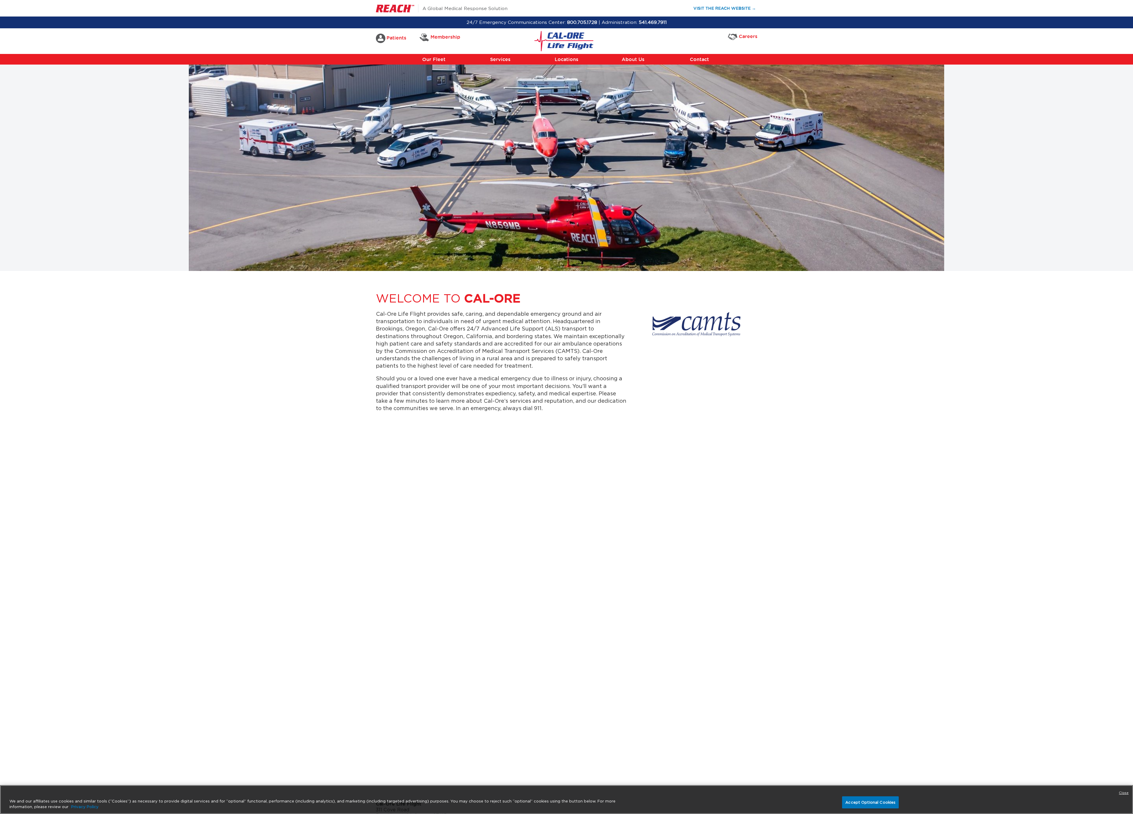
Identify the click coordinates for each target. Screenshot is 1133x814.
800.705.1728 (582, 22)
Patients (396, 37)
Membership (445, 37)
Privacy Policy (85, 807)
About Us (633, 59)
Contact (699, 59)
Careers (748, 36)
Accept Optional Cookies (870, 802)
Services (500, 59)
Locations (566, 59)
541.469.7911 (653, 22)
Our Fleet (434, 59)
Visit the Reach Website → (727, 8)
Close (1124, 793)
